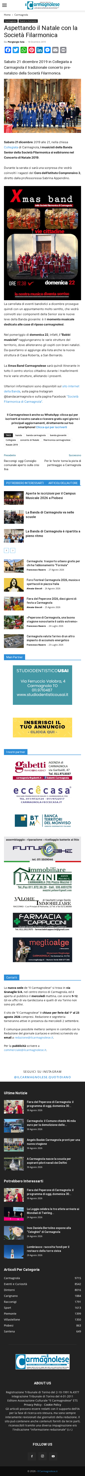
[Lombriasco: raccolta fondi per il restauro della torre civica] (14, 1252)
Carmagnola (21, 14)
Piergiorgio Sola (16, 41)
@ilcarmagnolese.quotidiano (42, 1077)
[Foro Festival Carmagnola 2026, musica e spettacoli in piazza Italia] (14, 585)
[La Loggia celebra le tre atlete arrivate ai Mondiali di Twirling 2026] (14, 1214)
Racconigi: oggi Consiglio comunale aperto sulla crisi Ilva (21, 465)
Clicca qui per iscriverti (51, 427)
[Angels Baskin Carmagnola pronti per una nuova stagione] (14, 1145)
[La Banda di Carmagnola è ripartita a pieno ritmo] (14, 536)
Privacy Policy (33, 1404)
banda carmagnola (36, 435)
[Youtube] (53, 1456)
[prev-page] (6, 550)
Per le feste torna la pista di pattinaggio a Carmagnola (62, 463)
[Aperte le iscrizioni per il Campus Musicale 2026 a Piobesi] (14, 498)
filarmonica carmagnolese (56, 439)
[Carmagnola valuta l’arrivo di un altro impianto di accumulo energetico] (14, 641)
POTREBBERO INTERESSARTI (25, 483)
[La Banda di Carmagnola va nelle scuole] (14, 517)
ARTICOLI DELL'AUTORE (63, 483)
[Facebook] (32, 1456)
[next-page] (12, 550)
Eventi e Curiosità (28, 21)
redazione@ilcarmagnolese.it (34, 1037)
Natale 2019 (12, 444)
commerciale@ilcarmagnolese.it (25, 1050)
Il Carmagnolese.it (48, 1471)
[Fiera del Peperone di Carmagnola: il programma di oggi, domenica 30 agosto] (14, 1107)
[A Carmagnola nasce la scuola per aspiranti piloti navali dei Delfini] (14, 1163)
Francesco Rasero (36, 569)
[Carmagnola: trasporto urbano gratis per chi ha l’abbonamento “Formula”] (14, 566)
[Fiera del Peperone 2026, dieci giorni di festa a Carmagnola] (14, 603)
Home (7, 14)
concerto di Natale (29, 439)
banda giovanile (58, 435)
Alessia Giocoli (34, 588)
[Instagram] (42, 1456)
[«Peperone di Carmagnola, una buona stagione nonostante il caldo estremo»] (14, 622)
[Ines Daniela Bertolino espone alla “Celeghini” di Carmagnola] (14, 1233)
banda (18, 435)
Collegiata (11, 147)
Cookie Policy (52, 1404)
